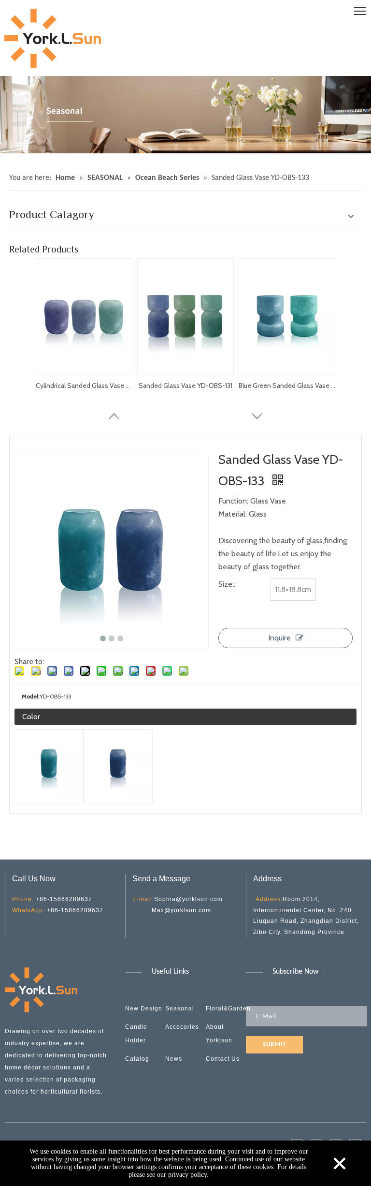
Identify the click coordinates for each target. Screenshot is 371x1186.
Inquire (279, 637)
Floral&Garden (228, 1008)
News (173, 1058)
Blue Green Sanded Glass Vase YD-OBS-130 (287, 385)
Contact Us (223, 1058)
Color (31, 716)
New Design (143, 1008)
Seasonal (179, 1008)
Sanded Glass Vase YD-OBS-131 (185, 385)
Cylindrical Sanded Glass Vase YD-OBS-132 (84, 385)
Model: (31, 696)
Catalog (137, 1058)
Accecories (182, 1026)
